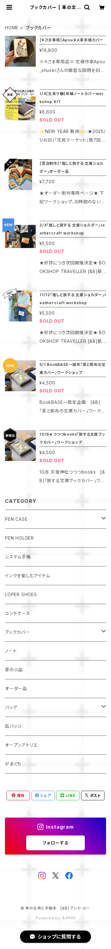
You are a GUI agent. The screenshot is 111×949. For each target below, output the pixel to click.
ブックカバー (17, 632)
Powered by (49, 918)
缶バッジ (13, 726)
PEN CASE (16, 519)
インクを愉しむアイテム (27, 575)
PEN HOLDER (19, 538)
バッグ (11, 707)
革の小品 (14, 669)
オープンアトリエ (21, 745)
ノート (11, 650)
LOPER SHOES (21, 594)
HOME (11, 27)
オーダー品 (16, 688)
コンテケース (17, 613)
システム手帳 (18, 556)
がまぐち (13, 763)
